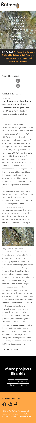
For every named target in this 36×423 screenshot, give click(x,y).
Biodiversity (25, 58)
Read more (7, 119)
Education (13, 62)
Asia (14, 58)
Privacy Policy (25, 417)
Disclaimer (14, 417)
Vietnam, (8, 58)
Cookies (5, 417)
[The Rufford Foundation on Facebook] (5, 406)
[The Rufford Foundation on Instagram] (17, 406)
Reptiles (23, 62)
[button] (30, 5)
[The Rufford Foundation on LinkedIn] (11, 406)
